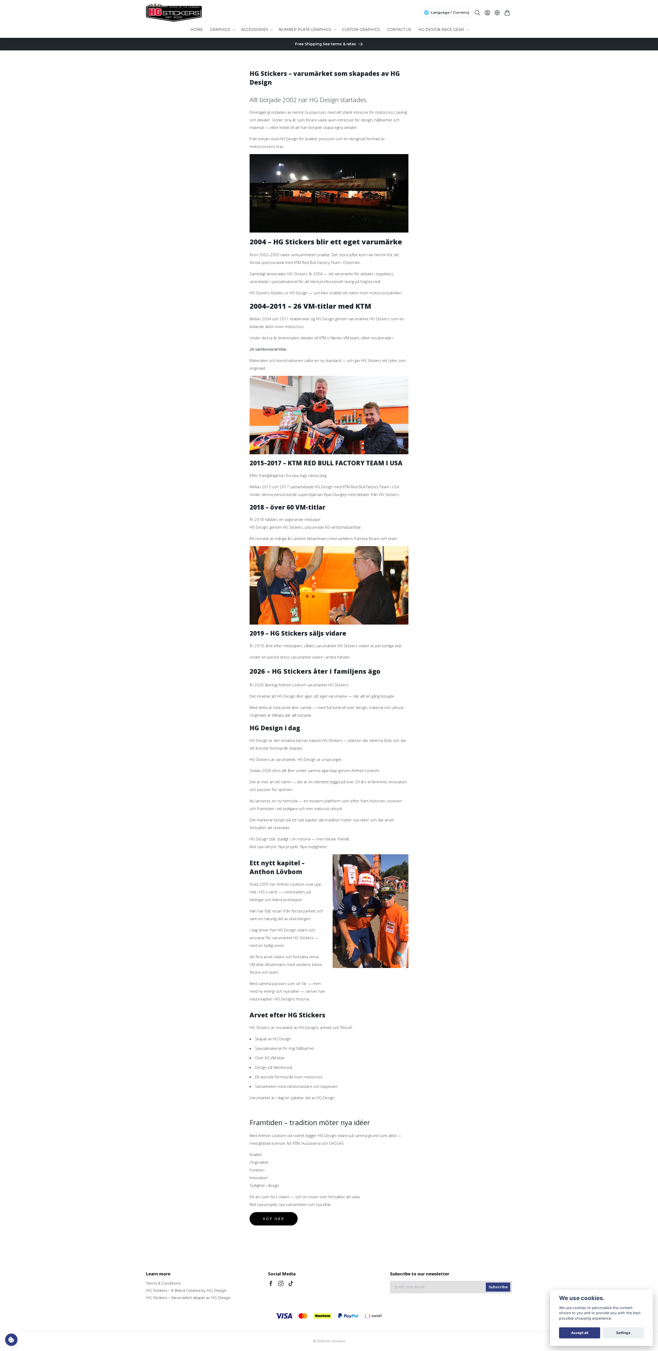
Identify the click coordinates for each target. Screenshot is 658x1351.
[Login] (487, 13)
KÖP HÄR (273, 1218)
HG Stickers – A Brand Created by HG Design (186, 1290)
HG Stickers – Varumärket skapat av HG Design (188, 1297)
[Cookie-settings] (11, 1340)
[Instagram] (281, 1283)
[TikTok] (291, 1283)
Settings (623, 1333)
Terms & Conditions (163, 1283)
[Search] (477, 13)
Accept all (579, 1333)
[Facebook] (270, 1283)
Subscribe (498, 1287)
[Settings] (497, 13)
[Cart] (507, 13)
